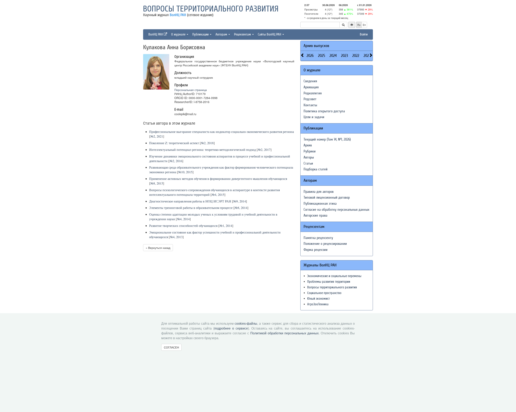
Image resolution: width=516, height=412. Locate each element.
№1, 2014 (225, 225)
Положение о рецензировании (325, 244)
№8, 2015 (156, 183)
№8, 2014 (240, 207)
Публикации (200, 34)
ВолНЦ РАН (178, 15)
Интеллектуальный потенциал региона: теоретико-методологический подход (202, 149)
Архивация (311, 87)
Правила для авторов (319, 192)
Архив (308, 145)
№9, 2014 (239, 201)
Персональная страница (190, 90)
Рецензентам (243, 34)
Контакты (310, 105)
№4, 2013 (176, 237)
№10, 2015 (185, 172)
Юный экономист (318, 298)
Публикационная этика (320, 203)
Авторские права (315, 215)
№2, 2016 (175, 161)
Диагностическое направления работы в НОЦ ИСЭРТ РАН (190, 201)
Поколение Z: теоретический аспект (174, 143)
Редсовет (310, 99)
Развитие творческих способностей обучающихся (183, 225)
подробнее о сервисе (231, 328)
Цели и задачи (314, 117)
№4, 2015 (217, 194)
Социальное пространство (324, 293)
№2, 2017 (264, 149)
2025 (321, 55)
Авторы (309, 157)
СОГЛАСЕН (171, 347)
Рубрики (310, 151)
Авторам (221, 34)
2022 (355, 55)
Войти (364, 34)
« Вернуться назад (158, 248)
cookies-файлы (246, 323)
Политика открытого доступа (324, 111)
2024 (333, 55)
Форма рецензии (316, 250)
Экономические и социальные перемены (334, 276)
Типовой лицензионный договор (327, 197)
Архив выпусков (316, 45)
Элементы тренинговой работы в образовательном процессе (191, 207)
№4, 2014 (183, 219)
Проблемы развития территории (328, 282)
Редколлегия (313, 93)
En (364, 24)
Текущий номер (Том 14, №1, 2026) (327, 139)
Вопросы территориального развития (211, 9)
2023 (344, 55)
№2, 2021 (156, 136)
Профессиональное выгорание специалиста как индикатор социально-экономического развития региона (221, 131)
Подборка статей (316, 169)
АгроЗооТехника (318, 304)
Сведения (310, 81)
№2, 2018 (207, 143)
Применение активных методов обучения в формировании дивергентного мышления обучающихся (218, 178)
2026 (310, 55)
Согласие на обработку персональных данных (336, 210)
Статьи (308, 163)
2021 (367, 55)
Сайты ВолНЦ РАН (270, 34)
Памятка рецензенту (318, 238)
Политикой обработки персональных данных (284, 333)
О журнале (178, 34)
